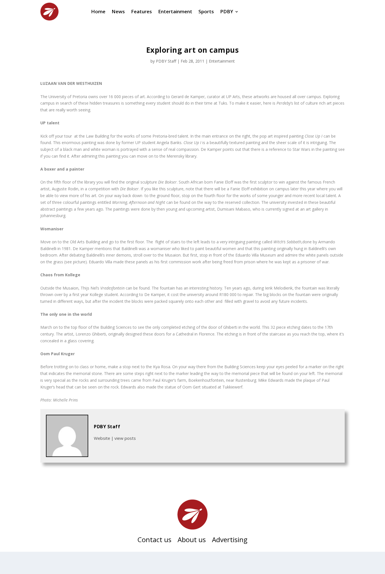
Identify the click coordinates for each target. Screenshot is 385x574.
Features (141, 11)
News (118, 11)
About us (192, 541)
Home (98, 11)
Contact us (154, 541)
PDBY (226, 11)
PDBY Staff (166, 61)
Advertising (229, 541)
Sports (206, 11)
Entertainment (175, 11)
